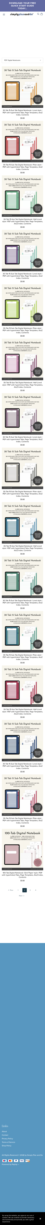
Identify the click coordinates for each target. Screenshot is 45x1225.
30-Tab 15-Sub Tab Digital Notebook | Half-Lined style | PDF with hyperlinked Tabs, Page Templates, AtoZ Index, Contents (22, 221)
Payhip (14, 1164)
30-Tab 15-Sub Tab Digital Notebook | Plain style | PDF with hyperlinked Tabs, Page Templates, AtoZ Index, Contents (22, 167)
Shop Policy (6, 1146)
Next (21, 896)
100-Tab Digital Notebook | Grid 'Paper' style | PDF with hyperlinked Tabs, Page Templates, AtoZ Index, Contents (22, 875)
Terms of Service (8, 1142)
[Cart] (42, 14)
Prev (11, 890)
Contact (5, 1135)
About (4, 1131)
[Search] (38, 14)
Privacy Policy (7, 1139)
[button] (18, 1165)
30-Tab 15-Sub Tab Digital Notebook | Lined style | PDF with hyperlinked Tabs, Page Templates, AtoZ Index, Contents (22, 112)
